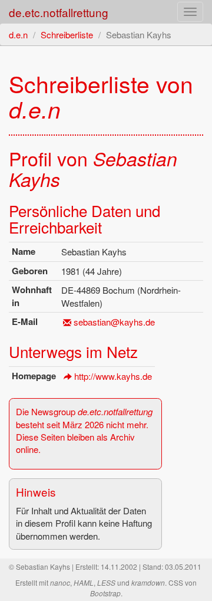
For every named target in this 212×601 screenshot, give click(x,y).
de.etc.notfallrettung (58, 12)
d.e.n (18, 34)
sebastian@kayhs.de (114, 322)
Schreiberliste (67, 34)
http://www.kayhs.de (113, 376)
